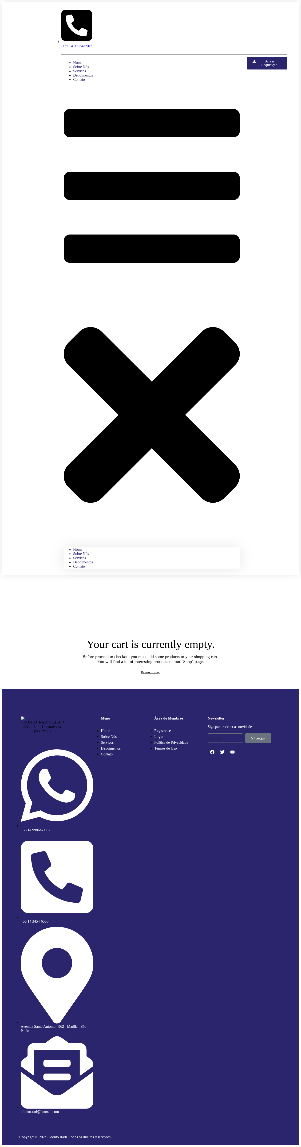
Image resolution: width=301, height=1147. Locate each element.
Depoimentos (83, 562)
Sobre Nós (81, 554)
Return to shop (150, 672)
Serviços (79, 558)
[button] (152, 314)
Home (77, 549)
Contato (79, 79)
